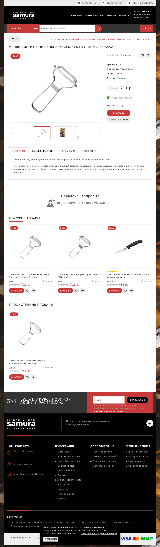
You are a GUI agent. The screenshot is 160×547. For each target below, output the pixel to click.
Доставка (89, 150)
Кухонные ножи (20, 522)
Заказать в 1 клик (118, 119)
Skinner (119, 73)
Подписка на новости (106, 461)
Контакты (124, 15)
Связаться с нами (103, 465)
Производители (102, 451)
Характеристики (43, 150)
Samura (131, 69)
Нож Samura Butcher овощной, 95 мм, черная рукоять (128, 276)
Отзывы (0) (68, 150)
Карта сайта (65, 484)
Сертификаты (66, 465)
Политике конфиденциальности (99, 533)
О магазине (76, 15)
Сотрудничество (67, 470)
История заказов (138, 456)
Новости (63, 489)
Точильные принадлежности (27, 526)
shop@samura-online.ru (28, 474)
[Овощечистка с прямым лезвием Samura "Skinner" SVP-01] (42, 132)
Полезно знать (66, 494)
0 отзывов (126, 55)
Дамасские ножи (67, 522)
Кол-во (111, 105)
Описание (18, 150)
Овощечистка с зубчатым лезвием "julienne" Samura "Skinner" (29, 276)
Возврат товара (137, 465)
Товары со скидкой (105, 456)
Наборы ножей (43, 522)
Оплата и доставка (95, 15)
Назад (15, 39)
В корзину (118, 113)
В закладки (142, 55)
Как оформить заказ (70, 461)
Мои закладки (136, 461)
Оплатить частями (122, 97)
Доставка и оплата (69, 456)
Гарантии (111, 15)
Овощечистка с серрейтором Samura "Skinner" (79, 276)
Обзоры (62, 498)
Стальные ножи (120, 522)
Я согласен (51, 539)
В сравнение (148, 55)
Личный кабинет (138, 451)
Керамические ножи (94, 522)
